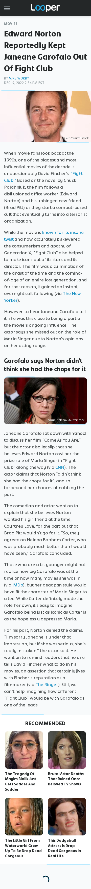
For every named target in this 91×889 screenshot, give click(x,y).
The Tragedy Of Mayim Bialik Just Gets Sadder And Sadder (20, 781)
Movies (11, 23)
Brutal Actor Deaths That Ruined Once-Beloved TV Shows (66, 779)
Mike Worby (19, 78)
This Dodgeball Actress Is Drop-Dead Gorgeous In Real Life (64, 848)
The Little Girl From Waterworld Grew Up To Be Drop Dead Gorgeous (23, 848)
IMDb (17, 585)
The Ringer (46, 685)
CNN (59, 467)
